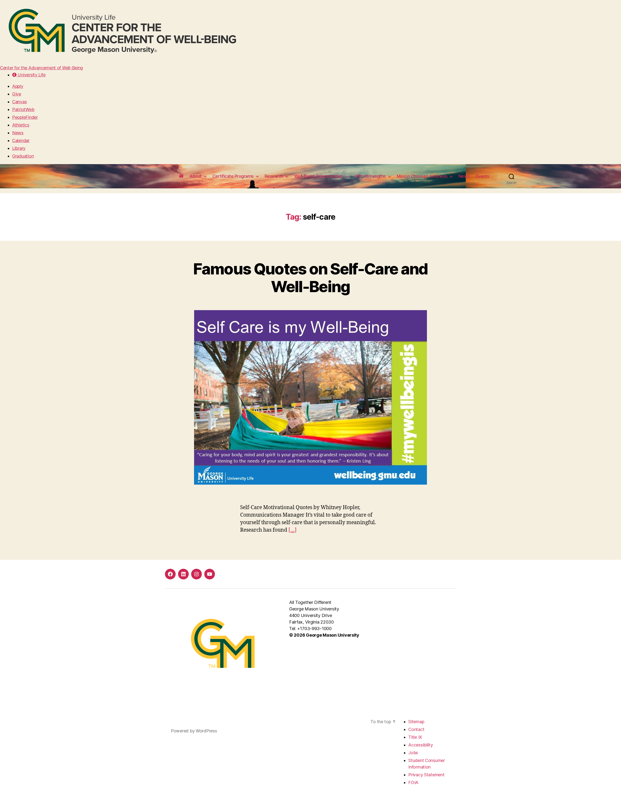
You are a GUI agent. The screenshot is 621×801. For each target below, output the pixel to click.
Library (18, 148)
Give (16, 93)
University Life (30, 74)
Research (274, 176)
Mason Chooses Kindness (422, 176)
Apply (17, 86)
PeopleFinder (25, 117)
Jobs (413, 752)
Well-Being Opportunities (318, 176)
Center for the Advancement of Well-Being (41, 67)
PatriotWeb (23, 109)
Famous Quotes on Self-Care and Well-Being (310, 277)
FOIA (413, 782)
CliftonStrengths (370, 176)
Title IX (415, 737)
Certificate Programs (233, 176)
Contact (416, 729)
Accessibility (420, 744)
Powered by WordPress (194, 730)
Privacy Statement (426, 774)
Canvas (19, 101)
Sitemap (416, 721)
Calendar (21, 140)
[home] (181, 176)
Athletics (20, 125)
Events (482, 176)
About (195, 176)
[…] (292, 530)
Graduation (23, 156)
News (18, 132)
